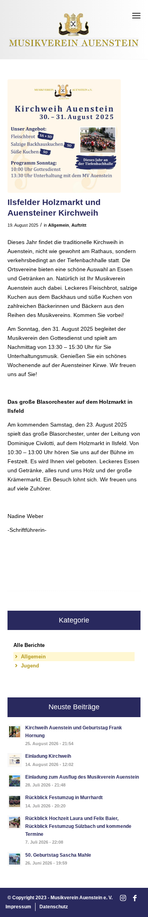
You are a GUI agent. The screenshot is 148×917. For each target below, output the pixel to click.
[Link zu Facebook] (135, 898)
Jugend (30, 666)
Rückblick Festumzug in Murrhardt (64, 797)
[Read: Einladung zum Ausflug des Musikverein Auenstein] (14, 781)
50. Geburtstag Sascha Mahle (58, 855)
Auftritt (78, 225)
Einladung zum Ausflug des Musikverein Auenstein (82, 777)
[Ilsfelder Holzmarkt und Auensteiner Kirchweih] (64, 136)
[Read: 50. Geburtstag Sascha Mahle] (14, 859)
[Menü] (136, 15)
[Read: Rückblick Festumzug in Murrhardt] (14, 801)
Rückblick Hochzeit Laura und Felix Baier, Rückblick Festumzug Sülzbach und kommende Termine (78, 826)
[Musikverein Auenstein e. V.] (74, 29)
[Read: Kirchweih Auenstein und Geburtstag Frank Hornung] (14, 732)
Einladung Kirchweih (48, 756)
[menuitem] (136, 15)
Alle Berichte (29, 645)
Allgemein (58, 225)
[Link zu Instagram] (123, 898)
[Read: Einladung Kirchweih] (14, 760)
